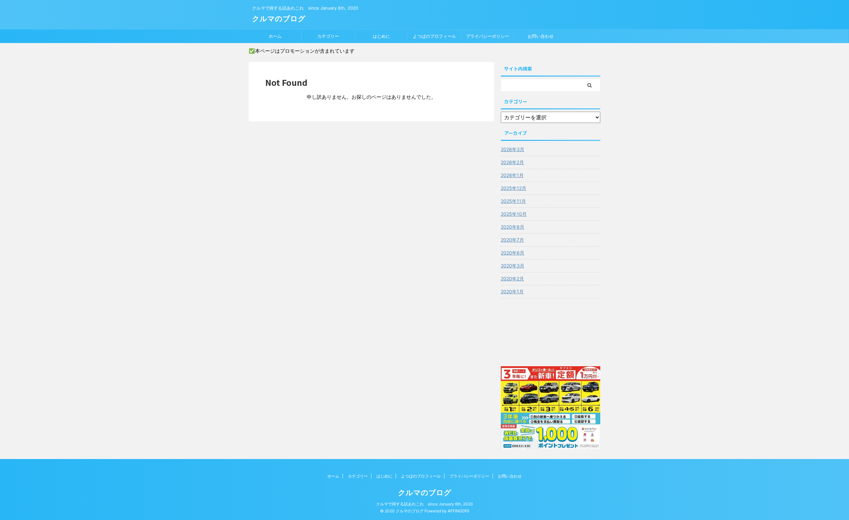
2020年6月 (512, 253)
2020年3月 (512, 265)
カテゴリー (328, 36)
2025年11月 (513, 201)
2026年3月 (512, 149)
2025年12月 (513, 188)
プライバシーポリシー (487, 36)
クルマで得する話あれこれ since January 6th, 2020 (424, 503)
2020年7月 (512, 240)
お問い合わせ (541, 36)
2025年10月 (514, 214)
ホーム (275, 36)
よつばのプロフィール (434, 36)
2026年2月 (512, 162)
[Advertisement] (550, 330)
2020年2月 (512, 278)
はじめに (381, 36)
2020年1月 (512, 291)
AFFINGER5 (458, 510)
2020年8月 (512, 227)
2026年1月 (512, 175)
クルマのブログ (278, 18)
